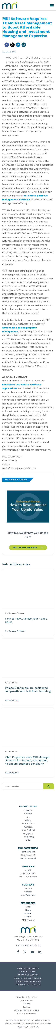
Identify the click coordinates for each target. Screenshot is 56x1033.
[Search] (48, 786)
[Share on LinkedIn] (18, 45)
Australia (28, 827)
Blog (28, 906)
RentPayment (28, 852)
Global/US (28, 810)
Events (28, 916)
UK (28, 817)
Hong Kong (28, 837)
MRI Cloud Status (28, 876)
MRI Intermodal (28, 858)
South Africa (28, 823)
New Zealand (28, 830)
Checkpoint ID (28, 855)
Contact (28, 888)
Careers (28, 891)
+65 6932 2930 (33, 985)
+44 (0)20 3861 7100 (30, 975)
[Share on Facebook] (6, 45)
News (28, 910)
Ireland (28, 820)
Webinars (28, 913)
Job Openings (28, 895)
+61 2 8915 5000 (33, 981)
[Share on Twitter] (12, 45)
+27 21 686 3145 (35, 978)
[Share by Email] (24, 45)
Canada (28, 813)
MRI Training (28, 920)
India (28, 840)
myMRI (28, 870)
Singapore (28, 833)
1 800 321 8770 (31, 945)
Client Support (28, 873)
